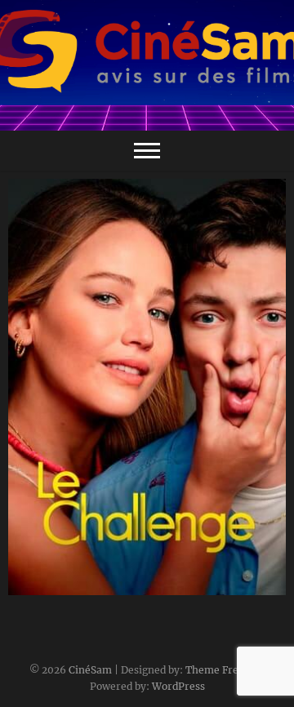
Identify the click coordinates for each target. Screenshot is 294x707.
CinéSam (90, 670)
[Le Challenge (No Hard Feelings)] (147, 387)
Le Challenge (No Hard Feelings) (118, 587)
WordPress (178, 686)
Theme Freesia (221, 670)
